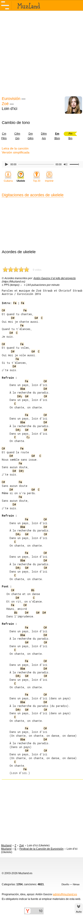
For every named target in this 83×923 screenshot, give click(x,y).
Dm (31, 133)
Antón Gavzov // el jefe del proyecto (54, 278)
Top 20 (36, 180)
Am (44, 138)
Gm (17, 138)
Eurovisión (11, 98)
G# (36, 318)
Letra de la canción (15, 148)
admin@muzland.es (65, 894)
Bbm (57, 138)
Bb (32, 590)
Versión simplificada (15, 152)
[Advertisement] (41, 53)
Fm (14, 303)
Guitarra (8, 180)
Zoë (5, 103)
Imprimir (49, 180)
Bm (70, 138)
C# (3, 310)
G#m (30, 138)
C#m (17, 133)
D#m (44, 133)
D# (12, 318)
